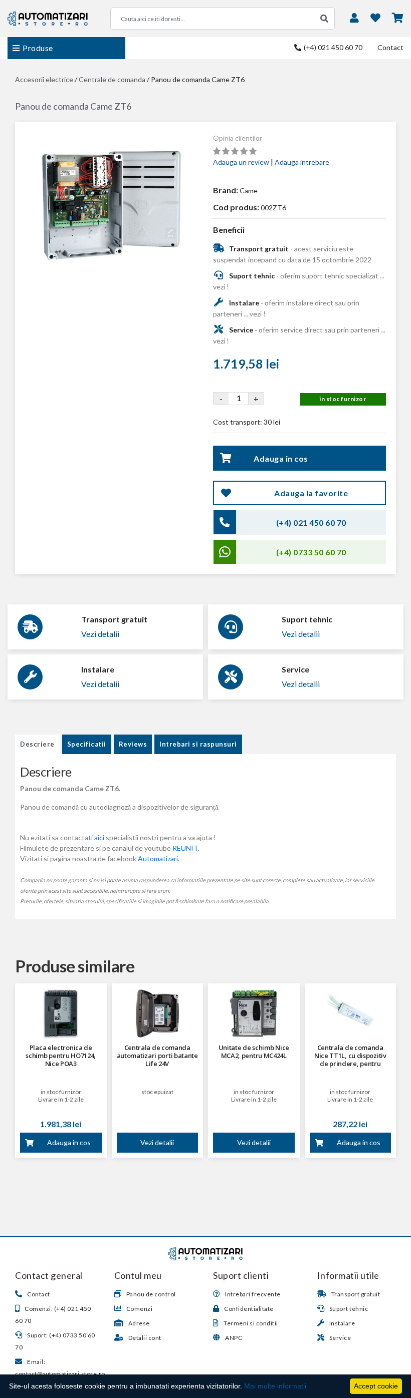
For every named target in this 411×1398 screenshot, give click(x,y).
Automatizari (158, 858)
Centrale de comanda (112, 79)
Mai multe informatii (275, 1386)
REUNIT (185, 848)
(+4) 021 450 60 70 (332, 47)
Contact (390, 47)
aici (99, 837)
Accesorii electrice (44, 79)
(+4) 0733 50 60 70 (311, 552)
